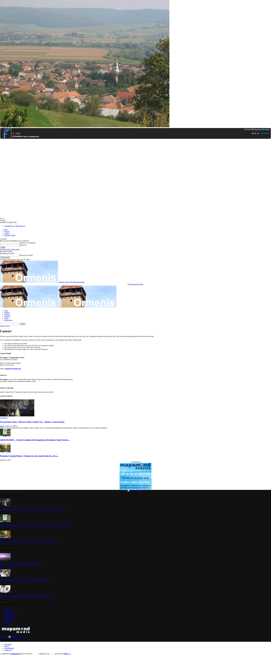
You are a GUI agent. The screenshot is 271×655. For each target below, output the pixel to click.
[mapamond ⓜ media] (135, 489)
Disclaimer (7, 644)
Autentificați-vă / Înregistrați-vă (14, 226)
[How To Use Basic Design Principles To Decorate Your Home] (5, 592)
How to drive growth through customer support (20, 564)
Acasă (2, 326)
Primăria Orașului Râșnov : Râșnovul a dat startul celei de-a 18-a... (29, 456)
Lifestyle (7, 316)
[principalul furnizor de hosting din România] (35, 654)
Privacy (6, 646)
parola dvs (23, 245)
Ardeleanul (3, 418)
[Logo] (29, 307)
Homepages (8, 320)
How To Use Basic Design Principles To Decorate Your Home (26, 596)
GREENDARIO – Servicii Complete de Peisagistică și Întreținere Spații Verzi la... (35, 440)
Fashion (7, 312)
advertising (11, 636)
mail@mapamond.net (17, 639)
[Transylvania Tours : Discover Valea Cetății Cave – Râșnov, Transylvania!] (17, 416)
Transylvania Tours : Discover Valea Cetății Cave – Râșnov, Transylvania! (32, 422)
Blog (6, 229)
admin (2, 426)
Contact (6, 233)
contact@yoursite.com (13, 368)
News (6, 310)
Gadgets (7, 314)
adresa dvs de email (26, 255)
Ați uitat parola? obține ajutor (9, 249)
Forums (6, 231)
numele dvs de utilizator (27, 243)
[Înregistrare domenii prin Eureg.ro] (50, 654)
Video (6, 318)
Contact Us (8, 650)
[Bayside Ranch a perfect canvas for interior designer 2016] (5, 576)
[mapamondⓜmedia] (135, 284)
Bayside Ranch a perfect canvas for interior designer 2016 (25, 580)
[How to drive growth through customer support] (5, 560)
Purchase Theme (9, 235)
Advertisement (9, 648)
